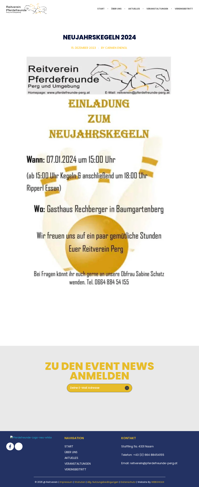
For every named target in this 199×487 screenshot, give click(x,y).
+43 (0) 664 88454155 (148, 455)
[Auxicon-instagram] (19, 446)
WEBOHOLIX (157, 482)
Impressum (66, 482)
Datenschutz (128, 482)
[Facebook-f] (10, 446)
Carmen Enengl (116, 48)
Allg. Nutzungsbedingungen (103, 482)
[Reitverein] (26, 8)
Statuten (80, 482)
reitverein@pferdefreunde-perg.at (153, 463)
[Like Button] (98, 326)
